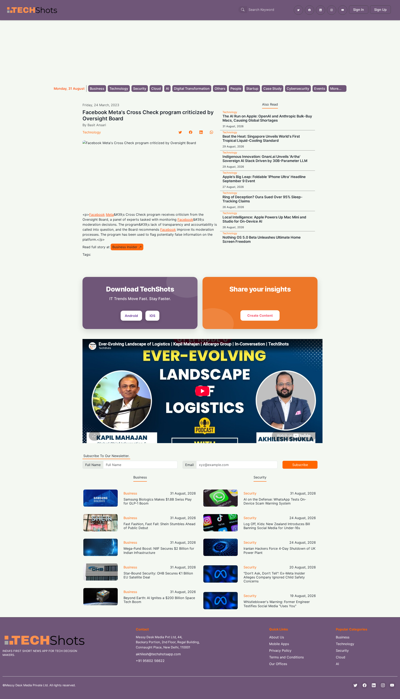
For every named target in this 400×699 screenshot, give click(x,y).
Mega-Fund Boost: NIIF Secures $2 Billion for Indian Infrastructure (159, 550)
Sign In (358, 9)
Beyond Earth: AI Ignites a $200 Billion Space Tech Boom (159, 600)
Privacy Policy (280, 650)
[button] (337, 88)
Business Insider (124, 247)
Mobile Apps (279, 644)
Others (220, 88)
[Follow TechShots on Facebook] (309, 10)
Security (139, 88)
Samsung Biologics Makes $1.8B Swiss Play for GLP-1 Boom (158, 501)
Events (319, 88)
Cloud (156, 88)
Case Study (272, 88)
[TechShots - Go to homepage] (32, 10)
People (235, 88)
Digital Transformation (192, 88)
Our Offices (278, 664)
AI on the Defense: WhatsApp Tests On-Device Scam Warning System (275, 501)
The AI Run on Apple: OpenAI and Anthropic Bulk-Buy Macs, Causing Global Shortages (267, 118)
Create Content (260, 315)
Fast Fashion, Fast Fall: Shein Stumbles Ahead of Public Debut (159, 526)
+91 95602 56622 (150, 661)
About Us (276, 637)
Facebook (97, 214)
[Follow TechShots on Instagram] (331, 10)
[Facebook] (190, 132)
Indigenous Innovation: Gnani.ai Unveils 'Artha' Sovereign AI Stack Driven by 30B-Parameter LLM (264, 159)
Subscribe (300, 465)
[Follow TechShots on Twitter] (298, 10)
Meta (110, 214)
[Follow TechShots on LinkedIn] (320, 10)
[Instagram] (383, 685)
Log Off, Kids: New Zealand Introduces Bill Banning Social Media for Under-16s (277, 526)
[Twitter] (180, 132)
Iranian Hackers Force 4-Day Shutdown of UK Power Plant (279, 550)
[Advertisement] (200, 51)
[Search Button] (242, 9)
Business (97, 88)
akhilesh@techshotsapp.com (158, 654)
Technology (118, 88)
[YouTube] (392, 685)
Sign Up (380, 9)
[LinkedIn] (201, 132)
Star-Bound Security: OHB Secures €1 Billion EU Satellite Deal (158, 575)
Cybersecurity (298, 88)
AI (167, 88)
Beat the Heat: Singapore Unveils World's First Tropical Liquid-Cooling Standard (261, 138)
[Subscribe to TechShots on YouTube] (342, 10)
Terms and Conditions (286, 657)
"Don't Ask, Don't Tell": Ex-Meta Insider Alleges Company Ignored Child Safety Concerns (274, 577)
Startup (252, 88)
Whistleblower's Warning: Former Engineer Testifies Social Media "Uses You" (277, 604)
